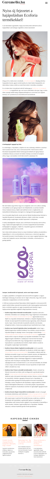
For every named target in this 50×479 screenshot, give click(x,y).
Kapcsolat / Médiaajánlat (25, 476)
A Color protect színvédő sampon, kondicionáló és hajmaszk (26, 374)
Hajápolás (6, 437)
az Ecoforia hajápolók (29, 81)
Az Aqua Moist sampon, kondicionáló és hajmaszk (18, 316)
